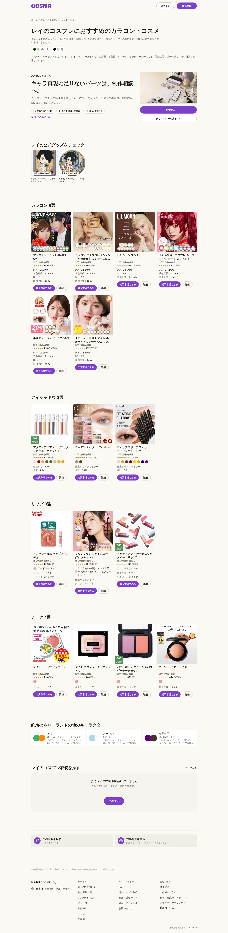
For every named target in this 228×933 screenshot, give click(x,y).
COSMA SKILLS (86, 897)
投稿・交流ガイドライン (173, 897)
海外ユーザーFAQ (128, 892)
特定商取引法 (167, 907)
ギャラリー (84, 903)
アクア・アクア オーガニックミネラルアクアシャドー (51, 449)
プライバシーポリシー (171, 902)
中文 (58, 888)
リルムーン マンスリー (130, 255)
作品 (42, 20)
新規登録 (186, 6)
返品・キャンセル (128, 903)
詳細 (61, 288)
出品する (114, 800)
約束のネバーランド (57, 20)
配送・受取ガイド (128, 897)
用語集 (81, 919)
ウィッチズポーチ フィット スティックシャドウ (133, 449)
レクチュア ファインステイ (49, 667)
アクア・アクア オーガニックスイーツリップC (134, 555)
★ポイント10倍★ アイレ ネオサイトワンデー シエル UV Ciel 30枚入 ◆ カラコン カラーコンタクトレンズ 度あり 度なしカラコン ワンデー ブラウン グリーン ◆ (92, 340)
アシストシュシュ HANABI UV (49, 257)
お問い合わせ (126, 908)
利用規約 (164, 887)
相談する (170, 110)
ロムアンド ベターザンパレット (92, 449)
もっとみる (191, 767)
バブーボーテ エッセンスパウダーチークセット (134, 669)
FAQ (121, 887)
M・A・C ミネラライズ (173, 667)
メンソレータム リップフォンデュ (51, 555)
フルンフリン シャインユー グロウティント (91, 555)
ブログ (81, 913)
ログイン (165, 6)
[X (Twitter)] (54, 882)
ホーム (34, 20)
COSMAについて (87, 887)
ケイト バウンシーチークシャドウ (92, 669)
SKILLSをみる (39, 117)
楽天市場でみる (44, 288)
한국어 (65, 888)
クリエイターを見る (166, 118)
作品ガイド (84, 908)
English (49, 888)
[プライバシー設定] (185, 902)
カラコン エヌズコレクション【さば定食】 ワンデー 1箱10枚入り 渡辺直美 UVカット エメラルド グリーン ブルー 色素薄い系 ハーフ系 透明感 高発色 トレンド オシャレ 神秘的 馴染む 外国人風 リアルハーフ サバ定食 (92, 257)
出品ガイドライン (169, 892)
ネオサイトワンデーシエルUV (51, 338)
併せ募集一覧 (85, 892)
